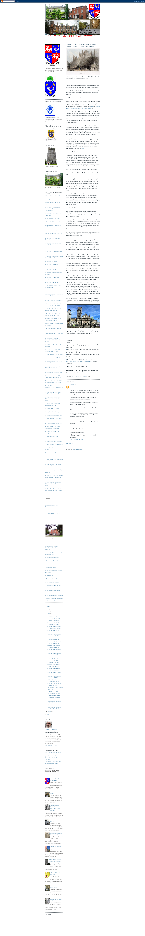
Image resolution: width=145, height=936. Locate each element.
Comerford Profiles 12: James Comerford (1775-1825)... (54, 634)
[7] (96, 279)
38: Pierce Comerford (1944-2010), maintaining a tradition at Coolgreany (53, 465)
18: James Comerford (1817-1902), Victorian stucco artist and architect (53, 376)
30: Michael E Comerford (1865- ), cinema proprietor (52, 432)
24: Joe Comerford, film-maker (51, 408)
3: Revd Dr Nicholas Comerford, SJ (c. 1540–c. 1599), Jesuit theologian (53, 304)
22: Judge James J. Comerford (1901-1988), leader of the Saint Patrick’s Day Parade (53, 398)
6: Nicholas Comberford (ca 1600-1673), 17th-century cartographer (54, 319)
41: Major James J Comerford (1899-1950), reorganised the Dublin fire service (53, 483)
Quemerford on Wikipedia (51, 756)
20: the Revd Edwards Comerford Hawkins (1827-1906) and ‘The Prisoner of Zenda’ (54, 387)
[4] (83, 235)
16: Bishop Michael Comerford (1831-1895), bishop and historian (53, 366)
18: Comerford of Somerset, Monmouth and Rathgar (53, 694)
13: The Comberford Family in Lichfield (54, 595)
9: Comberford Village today (51, 579)
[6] (71, 260)
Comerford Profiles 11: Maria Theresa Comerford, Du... (54, 638)
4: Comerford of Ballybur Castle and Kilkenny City (55, 860)
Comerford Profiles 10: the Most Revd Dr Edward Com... (54, 642)
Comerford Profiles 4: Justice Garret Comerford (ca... (53, 665)
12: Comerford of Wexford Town (52, 248)
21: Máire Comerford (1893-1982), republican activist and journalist (53, 393)
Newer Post (68, 446)
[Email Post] (88, 376)
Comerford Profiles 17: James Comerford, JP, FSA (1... (54, 615)
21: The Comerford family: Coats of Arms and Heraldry (53, 286)
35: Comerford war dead (50, 452)
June (49, 611)
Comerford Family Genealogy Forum (53, 761)
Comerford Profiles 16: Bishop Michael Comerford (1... (54, 619)
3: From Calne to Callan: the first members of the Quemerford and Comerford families (52, 208)
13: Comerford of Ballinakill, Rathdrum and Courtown (55, 834)
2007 (48, 607)
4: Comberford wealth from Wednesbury (54, 561)
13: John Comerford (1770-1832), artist (54, 354)
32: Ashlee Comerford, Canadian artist (53, 441)
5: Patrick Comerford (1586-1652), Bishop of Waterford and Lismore (52, 314)
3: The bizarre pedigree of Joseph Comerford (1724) (52, 514)
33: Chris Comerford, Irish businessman (54, 444)
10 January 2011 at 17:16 (77, 439)
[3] (83, 148)
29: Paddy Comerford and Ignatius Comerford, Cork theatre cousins (52, 427)
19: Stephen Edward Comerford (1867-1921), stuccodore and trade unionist (53, 381)
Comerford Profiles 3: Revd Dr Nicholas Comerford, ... (54, 669)
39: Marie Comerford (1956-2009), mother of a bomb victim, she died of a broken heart (53, 470)
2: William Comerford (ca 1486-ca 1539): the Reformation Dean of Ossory (54, 299)
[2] (76, 122)
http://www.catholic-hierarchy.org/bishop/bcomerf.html (79, 361)
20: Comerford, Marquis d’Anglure (52, 282)
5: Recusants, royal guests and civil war (54, 564)
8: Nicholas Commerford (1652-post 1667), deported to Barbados (53, 329)
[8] (95, 291)
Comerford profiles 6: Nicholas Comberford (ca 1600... (54, 657)
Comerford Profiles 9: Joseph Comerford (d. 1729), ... (53, 646)
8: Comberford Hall (49, 575)
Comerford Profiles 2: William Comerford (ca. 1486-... (54, 673)
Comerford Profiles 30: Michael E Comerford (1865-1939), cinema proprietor (54, 807)
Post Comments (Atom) (77, 449)
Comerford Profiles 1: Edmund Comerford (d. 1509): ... (54, 677)
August (49, 711)
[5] (68, 251)
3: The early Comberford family (52, 557)
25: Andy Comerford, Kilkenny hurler (53, 412)
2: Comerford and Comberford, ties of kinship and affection (53, 553)
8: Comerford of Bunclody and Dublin (53, 230)
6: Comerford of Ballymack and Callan (53, 222)
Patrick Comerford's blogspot (51, 763)
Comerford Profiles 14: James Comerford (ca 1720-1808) (54, 627)
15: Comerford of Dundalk (51, 261)
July (49, 613)
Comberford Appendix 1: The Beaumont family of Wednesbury (54, 599)
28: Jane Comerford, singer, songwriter (53, 423)
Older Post (97, 446)
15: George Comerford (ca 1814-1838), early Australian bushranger (53, 361)
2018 (48, 714)
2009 (48, 609)
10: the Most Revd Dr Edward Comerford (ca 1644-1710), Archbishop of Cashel (54, 339)
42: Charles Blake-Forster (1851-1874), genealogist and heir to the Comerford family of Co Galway (54, 490)
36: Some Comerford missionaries (52, 456)
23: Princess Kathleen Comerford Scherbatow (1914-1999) (52, 404)
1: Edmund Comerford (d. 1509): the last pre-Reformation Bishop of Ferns (54, 294)
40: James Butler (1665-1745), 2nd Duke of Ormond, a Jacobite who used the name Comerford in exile (54, 477)
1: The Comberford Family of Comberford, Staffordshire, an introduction (51, 547)
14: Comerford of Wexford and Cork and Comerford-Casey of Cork (54, 257)
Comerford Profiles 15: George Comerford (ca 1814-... (54, 623)
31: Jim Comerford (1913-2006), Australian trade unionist (52, 437)
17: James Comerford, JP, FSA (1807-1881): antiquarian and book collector (53, 371)
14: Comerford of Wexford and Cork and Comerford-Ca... (54, 708)
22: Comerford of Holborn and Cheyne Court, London (54, 680)
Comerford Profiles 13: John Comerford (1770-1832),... (54, 631)
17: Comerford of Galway (50, 269)
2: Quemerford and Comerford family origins (56, 886)
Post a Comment (69, 443)
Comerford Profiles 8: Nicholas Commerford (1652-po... (54, 650)
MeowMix (72, 384)
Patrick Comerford (51, 729)
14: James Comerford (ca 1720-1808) (53, 358)
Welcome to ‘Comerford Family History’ (54, 195)
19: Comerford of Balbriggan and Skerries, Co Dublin (52, 278)
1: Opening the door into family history (54, 199)
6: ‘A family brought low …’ (51, 567)
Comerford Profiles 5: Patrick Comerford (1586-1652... (54, 661)
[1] (92, 106)
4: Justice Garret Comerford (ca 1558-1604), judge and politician (53, 309)
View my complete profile (52, 745)
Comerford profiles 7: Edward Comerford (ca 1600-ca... (54, 654)
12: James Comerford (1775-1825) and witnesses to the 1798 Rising (53, 350)
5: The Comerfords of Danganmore (52, 218)
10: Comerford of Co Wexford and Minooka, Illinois (52, 239)
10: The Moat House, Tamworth (52, 582)
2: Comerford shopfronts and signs (52, 510)
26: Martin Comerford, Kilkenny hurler (53, 415)
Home (83, 446)
